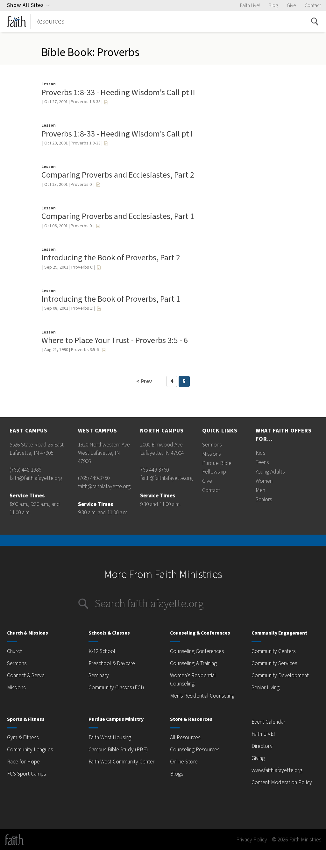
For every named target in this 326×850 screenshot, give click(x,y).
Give (291, 5)
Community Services (274, 663)
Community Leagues (30, 750)
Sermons (212, 445)
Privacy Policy (251, 840)
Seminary (99, 675)
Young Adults (270, 472)
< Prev (144, 381)
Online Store (184, 762)
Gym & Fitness (23, 737)
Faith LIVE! (263, 734)
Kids (260, 453)
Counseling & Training (193, 663)
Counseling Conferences (197, 651)
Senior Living (266, 688)
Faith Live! (250, 5)
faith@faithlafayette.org (36, 478)
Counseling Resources (194, 750)
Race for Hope (23, 762)
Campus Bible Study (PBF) (118, 750)
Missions (211, 454)
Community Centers (273, 651)
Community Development (280, 675)
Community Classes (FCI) (116, 688)
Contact (313, 5)
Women (264, 481)
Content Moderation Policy (282, 782)
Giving (258, 758)
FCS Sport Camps (26, 774)
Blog (273, 5)
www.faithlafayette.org (277, 770)
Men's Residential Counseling (202, 696)
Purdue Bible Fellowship (216, 467)
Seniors (264, 499)
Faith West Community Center (121, 762)
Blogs (176, 774)
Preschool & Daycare (112, 663)
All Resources (185, 737)
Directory (262, 746)
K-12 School (102, 651)
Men (260, 490)
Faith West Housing (110, 737)
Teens (262, 462)
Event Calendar (268, 722)
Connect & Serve (26, 675)
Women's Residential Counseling (193, 679)
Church (14, 651)
